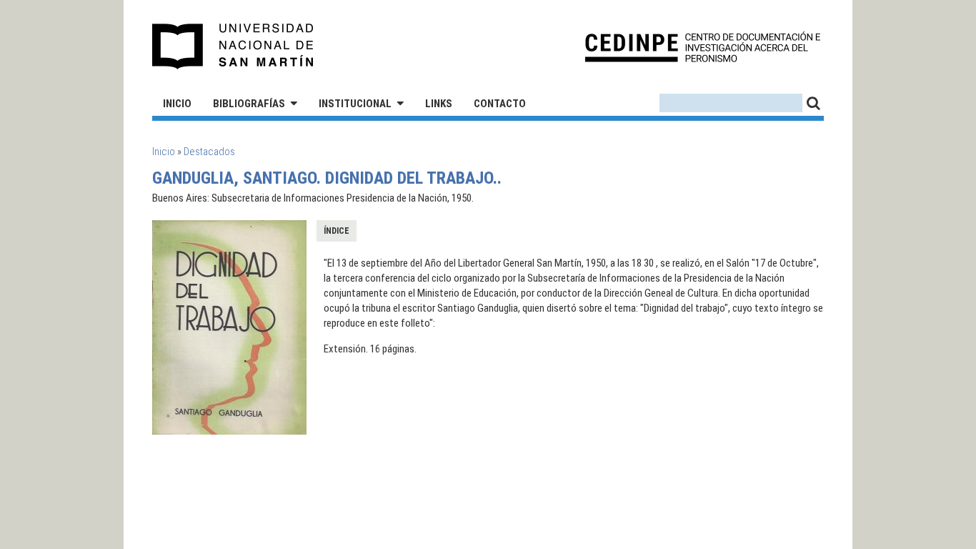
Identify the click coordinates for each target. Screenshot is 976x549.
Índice (336, 231)
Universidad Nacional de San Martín (233, 46)
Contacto (500, 103)
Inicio (177, 103)
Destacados (209, 151)
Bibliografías (249, 103)
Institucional (355, 103)
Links (438, 103)
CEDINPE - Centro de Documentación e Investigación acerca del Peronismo (702, 46)
